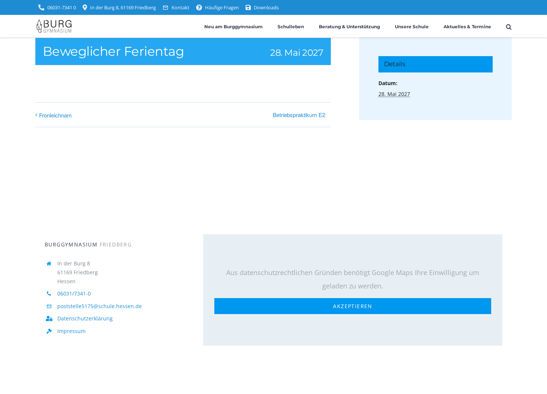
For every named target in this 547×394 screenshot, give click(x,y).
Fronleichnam (55, 115)
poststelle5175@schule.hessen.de (99, 306)
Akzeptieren (352, 306)
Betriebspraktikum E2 (299, 115)
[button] (509, 26)
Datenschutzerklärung (85, 318)
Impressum (71, 331)
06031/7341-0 (74, 293)
